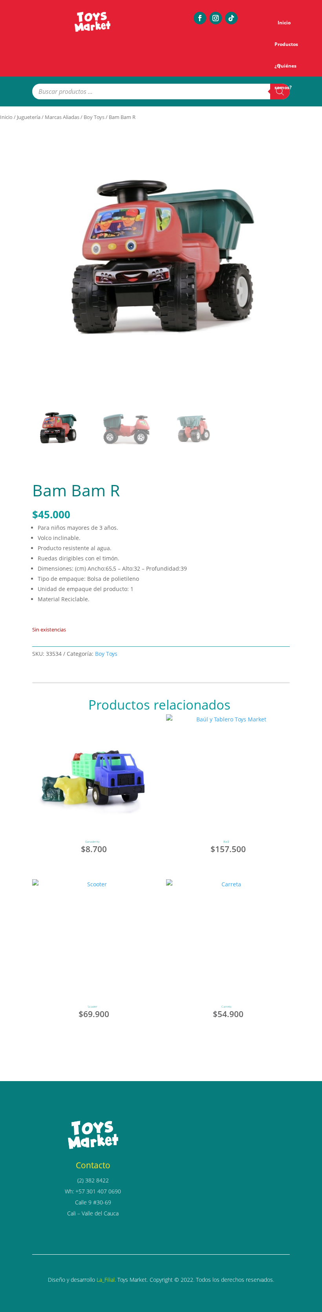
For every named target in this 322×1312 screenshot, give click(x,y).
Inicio (284, 22)
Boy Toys (94, 117)
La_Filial (106, 1279)
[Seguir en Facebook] (200, 18)
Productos (286, 44)
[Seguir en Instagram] (215, 18)
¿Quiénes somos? (285, 69)
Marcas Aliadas (62, 117)
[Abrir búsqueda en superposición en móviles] (161, 91)
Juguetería (28, 117)
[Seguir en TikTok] (231, 18)
